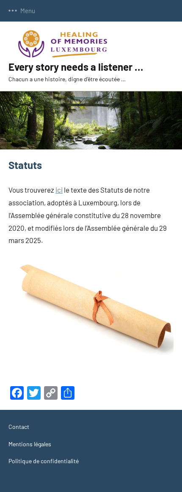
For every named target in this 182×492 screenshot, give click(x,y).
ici (59, 189)
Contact (18, 426)
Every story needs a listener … (75, 67)
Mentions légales (29, 444)
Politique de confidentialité (43, 460)
